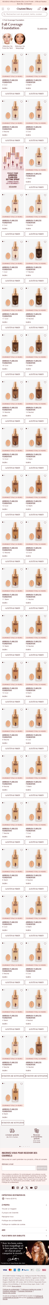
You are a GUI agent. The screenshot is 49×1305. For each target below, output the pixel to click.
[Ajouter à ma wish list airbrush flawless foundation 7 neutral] (21, 803)
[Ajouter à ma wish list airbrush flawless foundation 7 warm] (45, 756)
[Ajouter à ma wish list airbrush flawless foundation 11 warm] (21, 569)
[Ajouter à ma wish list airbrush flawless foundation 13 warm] (45, 429)
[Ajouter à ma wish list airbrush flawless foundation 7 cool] (45, 803)
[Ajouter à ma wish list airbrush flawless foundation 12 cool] (45, 522)
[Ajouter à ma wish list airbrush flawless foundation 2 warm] (45, 148)
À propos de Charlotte (10, 1213)
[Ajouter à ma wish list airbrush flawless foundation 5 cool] (45, 943)
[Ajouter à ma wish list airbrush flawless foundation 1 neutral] (45, 195)
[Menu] (2, 9)
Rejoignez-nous (7, 1217)
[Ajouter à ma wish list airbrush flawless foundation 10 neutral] (45, 616)
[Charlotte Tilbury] (24, 9)
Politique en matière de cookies (13, 1224)
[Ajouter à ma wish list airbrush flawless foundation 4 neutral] (45, 990)
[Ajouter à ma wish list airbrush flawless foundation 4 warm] (21, 990)
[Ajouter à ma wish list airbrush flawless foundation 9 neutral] (21, 709)
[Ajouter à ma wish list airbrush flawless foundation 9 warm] (45, 663)
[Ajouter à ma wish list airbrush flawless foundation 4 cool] (21, 55)
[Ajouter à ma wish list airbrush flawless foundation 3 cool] (45, 101)
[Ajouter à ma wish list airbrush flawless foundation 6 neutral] (45, 850)
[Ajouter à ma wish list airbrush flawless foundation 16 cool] (21, 335)
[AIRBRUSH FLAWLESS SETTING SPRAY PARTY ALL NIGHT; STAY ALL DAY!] (12, 189)
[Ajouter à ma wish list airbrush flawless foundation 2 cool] (21, 195)
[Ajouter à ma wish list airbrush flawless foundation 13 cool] (21, 476)
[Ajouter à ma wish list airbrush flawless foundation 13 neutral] (45, 1037)
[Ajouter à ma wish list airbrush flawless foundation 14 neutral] (45, 382)
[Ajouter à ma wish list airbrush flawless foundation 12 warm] (45, 476)
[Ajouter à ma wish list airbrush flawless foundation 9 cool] (45, 709)
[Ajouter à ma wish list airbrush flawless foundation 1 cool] (21, 242)
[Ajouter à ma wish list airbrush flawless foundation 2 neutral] (21, 1037)
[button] (4, 14)
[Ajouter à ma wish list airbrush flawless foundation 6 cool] (21, 897)
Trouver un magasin (9, 1209)
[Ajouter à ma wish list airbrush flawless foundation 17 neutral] (45, 242)
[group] (13, 1135)
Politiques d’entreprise (25, 1291)
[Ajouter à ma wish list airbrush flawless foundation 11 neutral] (45, 569)
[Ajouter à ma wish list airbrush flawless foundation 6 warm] (21, 850)
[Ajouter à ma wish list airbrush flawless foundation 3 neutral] (21, 101)
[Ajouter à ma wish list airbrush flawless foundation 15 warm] (45, 335)
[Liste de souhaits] (8, 9)
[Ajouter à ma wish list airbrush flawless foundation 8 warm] (21, 1084)
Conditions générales (9, 1291)
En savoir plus (42, 28)
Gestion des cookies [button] (9, 1293)
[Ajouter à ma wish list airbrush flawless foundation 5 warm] (45, 897)
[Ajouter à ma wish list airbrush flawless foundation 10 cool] (21, 663)
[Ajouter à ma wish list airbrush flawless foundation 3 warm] (45, 55)
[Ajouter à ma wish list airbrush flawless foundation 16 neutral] (45, 288)
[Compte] (39, 8)
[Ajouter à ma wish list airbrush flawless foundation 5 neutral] (21, 943)
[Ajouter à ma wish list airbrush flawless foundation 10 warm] (21, 616)
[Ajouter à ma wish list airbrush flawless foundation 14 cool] (21, 429)
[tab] (2, 54)
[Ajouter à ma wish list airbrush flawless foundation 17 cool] (21, 288)
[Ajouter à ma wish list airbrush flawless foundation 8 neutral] (21, 756)
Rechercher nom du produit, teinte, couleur (24, 14)
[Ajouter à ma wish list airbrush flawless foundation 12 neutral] (21, 522)
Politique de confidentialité (12, 1220)
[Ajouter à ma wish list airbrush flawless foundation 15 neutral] (21, 382)
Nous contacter (16, 1286)
